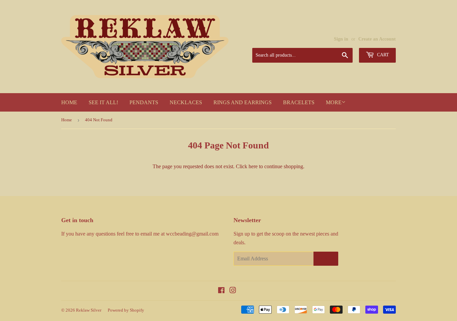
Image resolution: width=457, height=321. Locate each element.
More (334, 102)
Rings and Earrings (242, 102)
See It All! (103, 102)
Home (69, 102)
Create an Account (377, 39)
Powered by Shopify (126, 310)
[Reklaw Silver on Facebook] (221, 291)
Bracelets (298, 102)
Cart (382, 54)
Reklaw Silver (88, 310)
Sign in (341, 39)
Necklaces (186, 102)
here (253, 166)
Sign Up (326, 258)
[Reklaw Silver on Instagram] (233, 291)
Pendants (143, 102)
